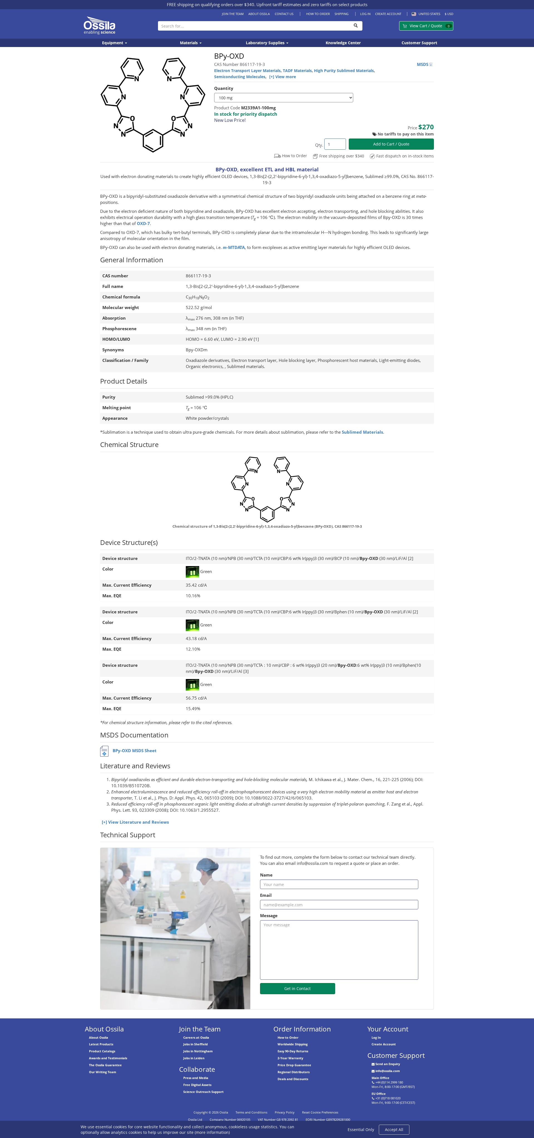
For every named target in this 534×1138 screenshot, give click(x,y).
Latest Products (101, 1044)
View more (285, 76)
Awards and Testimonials (108, 1058)
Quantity (223, 88)
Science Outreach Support (203, 1092)
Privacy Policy (285, 1112)
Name (266, 875)
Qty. (319, 145)
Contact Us (284, 14)
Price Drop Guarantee (294, 1065)
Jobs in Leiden (193, 1058)
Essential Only (361, 1129)
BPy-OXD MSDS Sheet (135, 751)
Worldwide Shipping (293, 1044)
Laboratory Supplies (266, 42)
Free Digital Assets (197, 1085)
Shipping (341, 14)
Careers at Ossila (196, 1037)
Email (266, 895)
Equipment (113, 42)
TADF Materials (297, 70)
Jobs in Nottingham (198, 1051)
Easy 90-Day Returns (293, 1051)
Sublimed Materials (362, 432)
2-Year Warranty (290, 1058)
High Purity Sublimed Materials (344, 70)
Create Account (388, 14)
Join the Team (233, 14)
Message (269, 916)
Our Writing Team (102, 1072)
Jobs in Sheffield (195, 1044)
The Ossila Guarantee (105, 1065)
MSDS (423, 64)
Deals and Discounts (293, 1079)
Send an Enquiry (387, 1064)
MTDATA (234, 247)
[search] (356, 26)
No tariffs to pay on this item (406, 134)
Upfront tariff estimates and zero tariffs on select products (311, 4)
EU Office (379, 1094)
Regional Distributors (294, 1072)
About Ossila (259, 14)
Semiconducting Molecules (239, 76)
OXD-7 (143, 223)
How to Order (318, 14)
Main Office (380, 1078)
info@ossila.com (387, 1071)
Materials (189, 42)
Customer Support (419, 42)
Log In (365, 14)
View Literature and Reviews (138, 822)
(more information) (212, 1132)
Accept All (394, 1129)
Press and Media (195, 1078)
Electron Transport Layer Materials (247, 70)
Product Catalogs (102, 1051)
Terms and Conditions (251, 1112)
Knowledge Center (343, 42)
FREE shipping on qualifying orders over (210, 4)
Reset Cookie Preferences (320, 1112)
